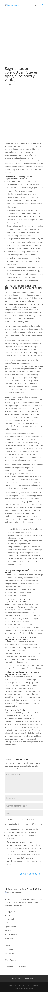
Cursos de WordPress (24, 988)
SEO (6, 942)
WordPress (9, 953)
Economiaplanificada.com (15, 966)
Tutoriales (9, 949)
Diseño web (9, 919)
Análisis (8, 915)
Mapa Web (29, 978)
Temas (7, 945)
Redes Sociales (11, 934)
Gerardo (11, 84)
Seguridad (9, 938)
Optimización (10, 926)
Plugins (8, 930)
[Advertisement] (24, 42)
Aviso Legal (16, 978)
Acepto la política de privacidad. (20, 819)
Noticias (8, 923)
